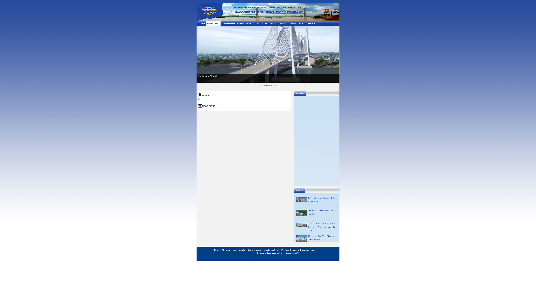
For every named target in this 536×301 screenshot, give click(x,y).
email (313, 250)
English (336, 12)
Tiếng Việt (326, 12)
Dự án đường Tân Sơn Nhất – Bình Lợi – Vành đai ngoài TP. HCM (321, 226)
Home (216, 250)
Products (285, 250)
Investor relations (271, 250)
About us (226, 250)
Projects (295, 250)
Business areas (254, 250)
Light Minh (271, 253)
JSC (297, 253)
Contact (305, 250)
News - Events (239, 250)
